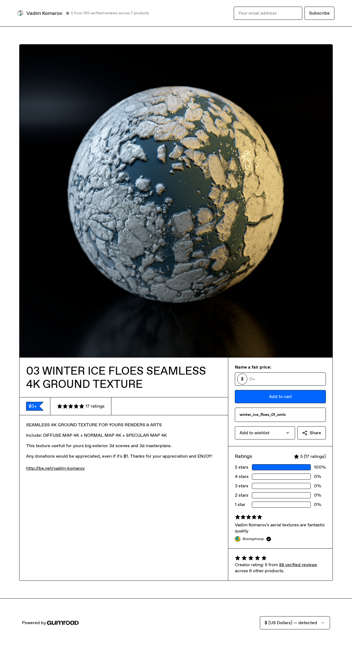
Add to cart (280, 396)
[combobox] (265, 432)
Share (315, 432)
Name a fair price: (253, 367)
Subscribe (319, 13)
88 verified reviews (298, 564)
